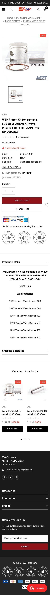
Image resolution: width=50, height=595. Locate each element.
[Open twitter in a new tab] (10, 477)
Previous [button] (5, 399)
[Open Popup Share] (46, 204)
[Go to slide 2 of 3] (25, 439)
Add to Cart (12, 429)
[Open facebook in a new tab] (4, 477)
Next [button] (45, 399)
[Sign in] (37, 9)
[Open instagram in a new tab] (17, 477)
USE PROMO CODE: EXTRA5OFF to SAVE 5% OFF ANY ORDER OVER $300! (25, 3)
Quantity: (6, 184)
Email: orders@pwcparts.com (19, 469)
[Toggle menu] (3, 9)
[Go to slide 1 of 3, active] (21, 439)
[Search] (11, 9)
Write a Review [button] (8, 142)
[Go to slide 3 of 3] (28, 439)
